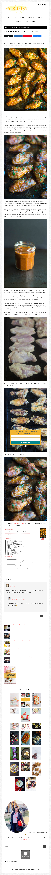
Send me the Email (25, 442)
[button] (26, 432)
